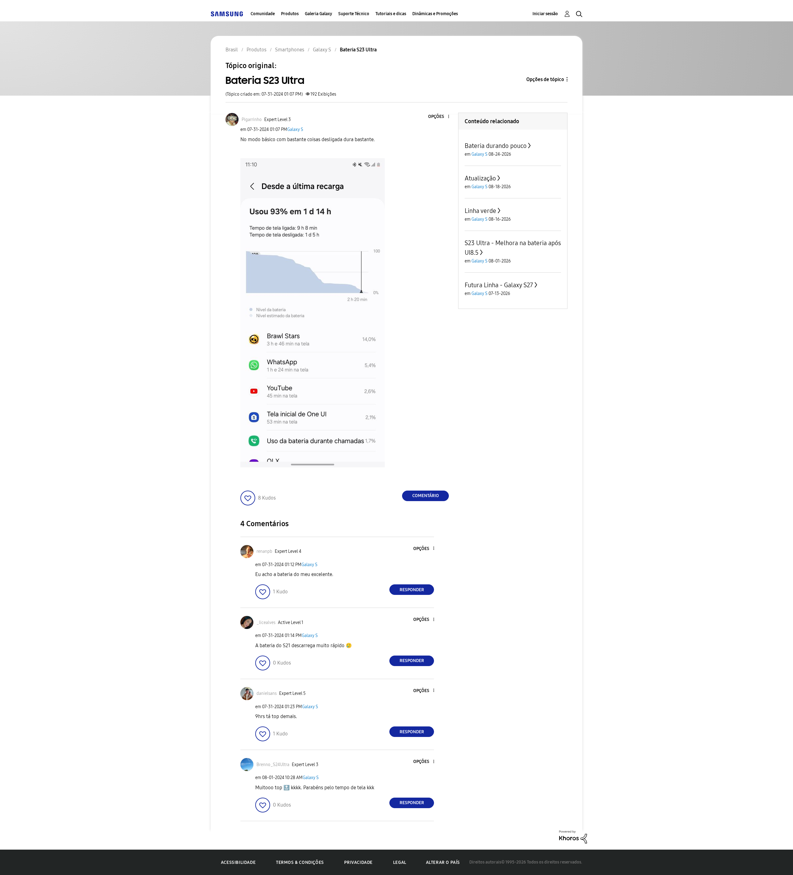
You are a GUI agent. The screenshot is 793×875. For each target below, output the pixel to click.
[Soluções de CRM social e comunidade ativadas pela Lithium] (573, 836)
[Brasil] (227, 14)
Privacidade (358, 862)
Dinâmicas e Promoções (435, 13)
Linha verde (480, 210)
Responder (412, 589)
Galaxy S (295, 129)
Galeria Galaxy (318, 13)
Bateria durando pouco (496, 145)
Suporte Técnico (353, 13)
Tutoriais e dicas (390, 13)
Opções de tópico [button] (545, 79)
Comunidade (263, 13)
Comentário (425, 495)
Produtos (290, 13)
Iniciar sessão (545, 13)
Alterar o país (443, 862)
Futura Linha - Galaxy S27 (499, 285)
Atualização (480, 178)
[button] (438, 117)
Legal (399, 862)
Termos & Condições (300, 862)
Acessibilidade (238, 862)
